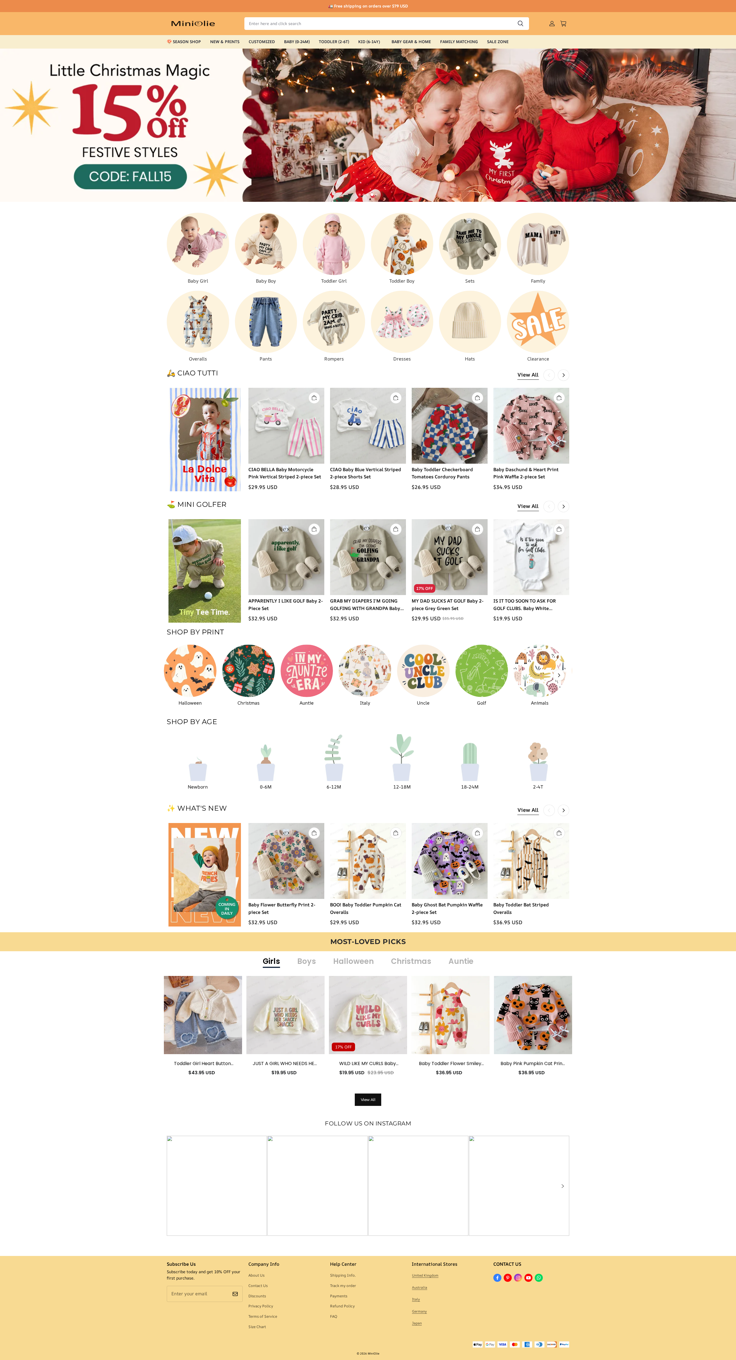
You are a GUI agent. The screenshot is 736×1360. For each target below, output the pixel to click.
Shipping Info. (343, 1275)
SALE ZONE (498, 41)
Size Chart (257, 1326)
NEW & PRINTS (224, 41)
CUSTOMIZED (262, 41)
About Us (256, 1275)
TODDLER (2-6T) (334, 41)
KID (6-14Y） (370, 41)
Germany (419, 1311)
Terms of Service (262, 1316)
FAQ (333, 1316)
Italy (416, 1299)
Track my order (343, 1285)
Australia (419, 1287)
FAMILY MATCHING (459, 41)
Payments (338, 1295)
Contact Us (258, 1285)
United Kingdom (425, 1275)
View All (528, 374)
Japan (417, 1323)
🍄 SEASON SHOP (184, 41)
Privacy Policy (260, 1306)
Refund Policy (342, 1306)
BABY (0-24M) (297, 41)
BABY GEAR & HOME (411, 41)
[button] (562, 1186)
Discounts (257, 1295)
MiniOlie (373, 1353)
